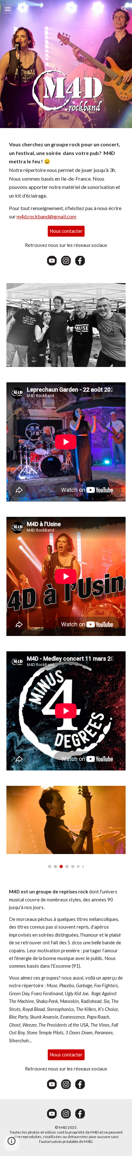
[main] (66, 180)
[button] (7, 9)
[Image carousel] (66, 827)
